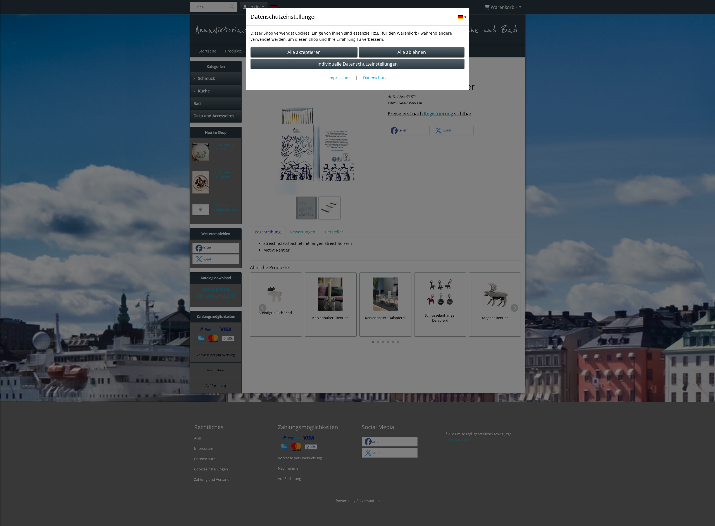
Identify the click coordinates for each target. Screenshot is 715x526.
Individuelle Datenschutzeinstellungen (358, 64)
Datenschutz (375, 77)
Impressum (339, 77)
